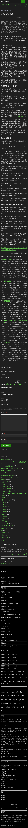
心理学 (3, 532)
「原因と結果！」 (7, 281)
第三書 (5, 506)
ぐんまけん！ (20, 116)
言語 (17, 707)
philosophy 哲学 (5, 459)
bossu (10, 17)
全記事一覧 (3, 769)
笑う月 (3, 518)
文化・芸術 (14, 703)
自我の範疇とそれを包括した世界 (9, 603)
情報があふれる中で (6, 643)
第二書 (10, 10)
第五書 (5, 511)
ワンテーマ (4, 540)
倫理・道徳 (5, 695)
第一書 (5, 502)
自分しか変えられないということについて (12, 645)
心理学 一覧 (4, 777)
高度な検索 (14, 804)
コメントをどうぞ (17, 17)
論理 (10, 387)
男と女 (3, 707)
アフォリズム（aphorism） (8, 787)
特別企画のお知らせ (7, 525)
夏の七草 (3, 797)
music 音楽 (3, 473)
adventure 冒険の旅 (6, 470)
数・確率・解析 (4, 387)
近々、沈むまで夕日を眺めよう (9, 640)
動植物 (13, 695)
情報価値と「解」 (5, 606)
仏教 (17, 692)
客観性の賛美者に (7, 259)
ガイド (19, 756)
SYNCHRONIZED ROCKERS (8, 775)
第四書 (5, 509)
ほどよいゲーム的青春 (6, 597)
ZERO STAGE (3, 692)
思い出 (21, 700)
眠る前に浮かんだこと (6, 634)
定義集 (3, 497)
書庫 (2, 530)
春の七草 (3, 795)
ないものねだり (7, 488)
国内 (22, 695)
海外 (20, 703)
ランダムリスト (14, 807)
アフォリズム (5, 523)
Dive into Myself (5, 2)
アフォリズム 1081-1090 (7, 626)
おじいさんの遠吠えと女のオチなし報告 (11, 614)
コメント (4, 413)
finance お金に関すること (8, 466)
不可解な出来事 (5, 611)
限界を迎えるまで (5, 631)
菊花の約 (4, 521)
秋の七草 (3, 799)
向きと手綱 (3, 594)
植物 (3, 535)
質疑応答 (4, 514)
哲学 (18, 695)
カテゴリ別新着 (12, 769)
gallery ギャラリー (6, 528)
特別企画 (3, 479)
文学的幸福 (3, 637)
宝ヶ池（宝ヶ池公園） (6, 563)
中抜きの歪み (4, 600)
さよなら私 (5, 482)
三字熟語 (4, 516)
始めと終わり (6, 486)
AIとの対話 (5, 537)
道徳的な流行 (6, 301)
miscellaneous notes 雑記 (7, 475)
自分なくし (6, 484)
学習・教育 (4, 700)
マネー (9, 692)
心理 (15, 699)
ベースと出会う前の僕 (6, 623)
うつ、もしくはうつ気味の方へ (9, 477)
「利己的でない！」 (8, 342)
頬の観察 (3, 620)
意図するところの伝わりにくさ (9, 609)
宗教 (10, 700)
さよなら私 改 (5, 774)
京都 (13, 692)
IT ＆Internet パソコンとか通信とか (10, 468)
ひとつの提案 (5, 377)
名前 (3, 433)
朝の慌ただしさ (5, 628)
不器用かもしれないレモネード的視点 (10, 592)
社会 (8, 707)
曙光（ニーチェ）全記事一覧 (8, 779)
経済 (13, 707)
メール (3, 439)
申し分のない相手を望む (8, 372)
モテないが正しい (8, 491)
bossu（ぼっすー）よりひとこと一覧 (17, 554)
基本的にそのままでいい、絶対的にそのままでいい (14, 617)
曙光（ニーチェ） (4, 10)
